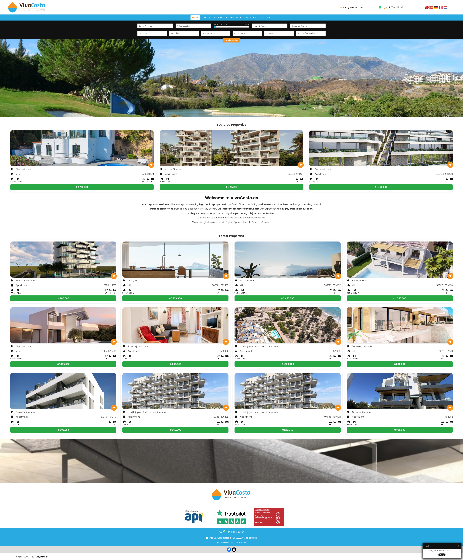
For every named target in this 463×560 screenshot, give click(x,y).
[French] (441, 7)
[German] (436, 7)
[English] (427, 7)
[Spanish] (431, 7)
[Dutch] (446, 7)
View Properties (231, 40)
